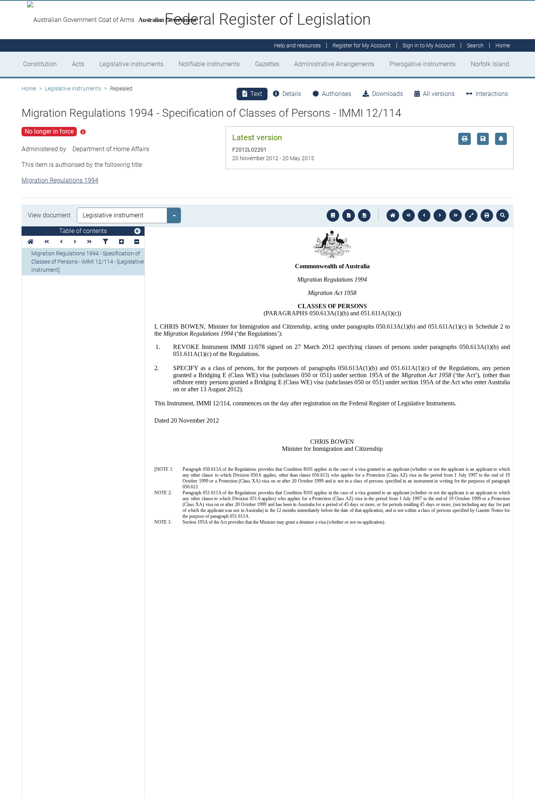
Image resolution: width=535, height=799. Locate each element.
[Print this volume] (487, 215)
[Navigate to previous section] (424, 215)
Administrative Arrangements (334, 64)
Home (29, 88)
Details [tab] (291, 94)
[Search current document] (502, 215)
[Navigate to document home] (393, 215)
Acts (78, 64)
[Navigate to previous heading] (61, 242)
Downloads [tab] (387, 94)
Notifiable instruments (209, 64)
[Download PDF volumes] (348, 215)
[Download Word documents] (364, 215)
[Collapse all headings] (137, 242)
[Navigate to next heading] (75, 242)
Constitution (40, 64)
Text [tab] (256, 94)
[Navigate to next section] (440, 215)
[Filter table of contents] (105, 242)
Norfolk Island (490, 64)
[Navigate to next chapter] (455, 215)
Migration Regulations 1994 (60, 180)
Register (362, 45)
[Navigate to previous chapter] (408, 215)
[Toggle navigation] (137, 231)
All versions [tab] (439, 94)
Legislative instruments (131, 64)
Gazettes (267, 64)
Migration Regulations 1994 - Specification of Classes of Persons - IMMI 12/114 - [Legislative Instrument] (87, 261)
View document (49, 215)
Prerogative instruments (422, 64)
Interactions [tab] (491, 94)
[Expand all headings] (121, 242)
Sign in (429, 45)
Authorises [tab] (336, 94)
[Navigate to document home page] (30, 242)
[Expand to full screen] (471, 215)
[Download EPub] (333, 215)
